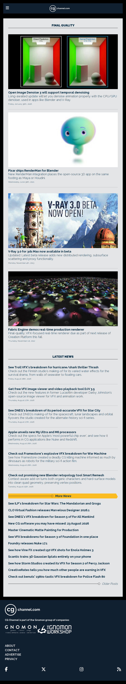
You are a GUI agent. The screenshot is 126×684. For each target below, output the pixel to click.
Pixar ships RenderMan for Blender (33, 170)
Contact (12, 650)
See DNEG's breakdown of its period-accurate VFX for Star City (54, 410)
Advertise (13, 654)
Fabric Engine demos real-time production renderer (46, 329)
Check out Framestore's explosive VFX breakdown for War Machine (57, 453)
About (10, 645)
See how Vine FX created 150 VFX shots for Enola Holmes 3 (51, 550)
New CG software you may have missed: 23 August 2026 (48, 523)
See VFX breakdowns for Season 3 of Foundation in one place (53, 536)
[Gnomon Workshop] (54, 629)
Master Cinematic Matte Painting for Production (43, 530)
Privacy (11, 659)
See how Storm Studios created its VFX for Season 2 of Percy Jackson (59, 563)
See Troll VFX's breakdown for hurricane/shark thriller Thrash (53, 367)
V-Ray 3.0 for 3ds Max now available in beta (39, 251)
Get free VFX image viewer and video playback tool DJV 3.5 (51, 389)
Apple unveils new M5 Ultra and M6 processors (42, 432)
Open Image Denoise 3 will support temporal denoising (48, 92)
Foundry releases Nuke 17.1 (27, 543)
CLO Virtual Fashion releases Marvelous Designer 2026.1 (49, 510)
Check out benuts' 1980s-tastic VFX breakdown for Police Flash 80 (56, 576)
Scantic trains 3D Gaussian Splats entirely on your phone (49, 556)
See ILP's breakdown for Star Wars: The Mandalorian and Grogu (54, 503)
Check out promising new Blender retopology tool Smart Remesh (56, 475)
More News (63, 496)
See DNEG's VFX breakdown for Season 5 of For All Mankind (51, 516)
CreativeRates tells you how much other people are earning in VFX (57, 570)
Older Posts (110, 583)
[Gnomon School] (21, 629)
